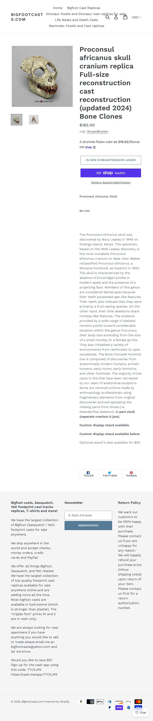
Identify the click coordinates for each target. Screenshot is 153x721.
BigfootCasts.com (27, 17)
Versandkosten (97, 131)
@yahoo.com (40, 647)
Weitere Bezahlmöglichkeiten (111, 182)
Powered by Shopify (56, 701)
